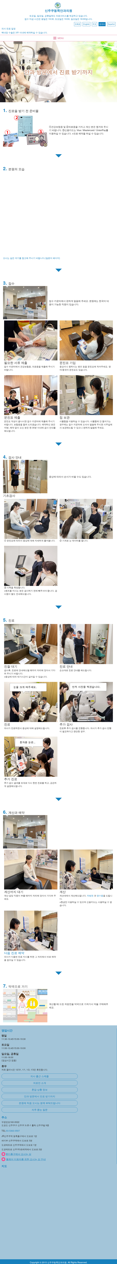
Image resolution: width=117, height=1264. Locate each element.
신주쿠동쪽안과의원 (58, 10)
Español (111, 24)
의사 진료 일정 (9, 28)
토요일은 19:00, (62, 18)
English (86, 24)
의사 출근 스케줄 (39, 1076)
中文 (94, 24)
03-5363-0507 (13, 1130)
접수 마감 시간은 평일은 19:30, (39, 18)
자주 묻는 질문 (40, 1109)
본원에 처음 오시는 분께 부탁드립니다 (39, 1103)
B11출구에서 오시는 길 (18, 1154)
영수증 (100, 895)
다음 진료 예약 (14, 953)
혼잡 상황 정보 (40, 1089)
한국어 (102, 24)
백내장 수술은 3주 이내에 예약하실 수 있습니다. (25, 32)
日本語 (77, 24)
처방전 (90, 895)
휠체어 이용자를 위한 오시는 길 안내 (26, 1159)
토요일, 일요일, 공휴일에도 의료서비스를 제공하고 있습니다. (58, 15)
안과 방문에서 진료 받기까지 (39, 1096)
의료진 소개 (39, 1083)
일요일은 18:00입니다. (81, 18)
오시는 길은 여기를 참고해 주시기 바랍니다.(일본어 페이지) (31, 258)
